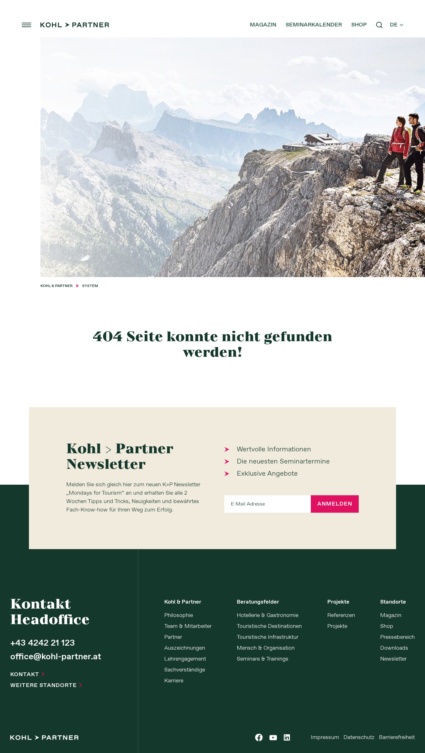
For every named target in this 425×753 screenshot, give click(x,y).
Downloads (394, 648)
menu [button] (26, 25)
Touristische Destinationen (269, 626)
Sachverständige (184, 670)
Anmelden (334, 504)
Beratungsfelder (258, 602)
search (379, 25)
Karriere (173, 681)
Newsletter (393, 659)
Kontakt (27, 674)
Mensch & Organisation (266, 648)
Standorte (393, 602)
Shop (359, 25)
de (396, 25)
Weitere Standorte (46, 685)
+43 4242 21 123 (42, 643)
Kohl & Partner (182, 602)
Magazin (263, 25)
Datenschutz (359, 737)
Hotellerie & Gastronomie (267, 615)
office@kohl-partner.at (55, 657)
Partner (173, 637)
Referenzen (341, 615)
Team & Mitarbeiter (188, 626)
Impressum (325, 737)
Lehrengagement (185, 659)
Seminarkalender (314, 25)
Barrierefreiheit (397, 737)
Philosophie (178, 615)
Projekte (338, 602)
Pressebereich (397, 637)
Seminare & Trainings (262, 659)
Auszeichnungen (184, 648)
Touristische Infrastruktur (267, 637)
